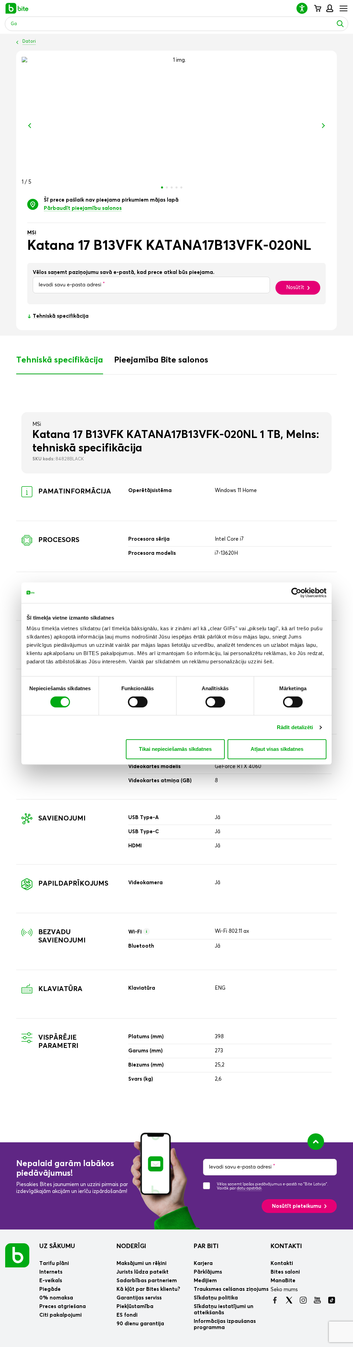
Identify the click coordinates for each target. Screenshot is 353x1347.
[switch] (138, 701)
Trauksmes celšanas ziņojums (231, 1289)
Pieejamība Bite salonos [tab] (161, 360)
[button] (304, 8)
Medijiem (205, 1280)
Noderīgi (131, 1246)
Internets (50, 1272)
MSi (31, 232)
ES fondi (127, 1315)
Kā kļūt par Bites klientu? (148, 1289)
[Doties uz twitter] (289, 1300)
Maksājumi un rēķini (142, 1263)
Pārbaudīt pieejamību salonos (83, 208)
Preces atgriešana (62, 1306)
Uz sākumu (57, 1246)
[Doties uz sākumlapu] (17, 1255)
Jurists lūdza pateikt (143, 1272)
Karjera (203, 1263)
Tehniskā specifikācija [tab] (59, 360)
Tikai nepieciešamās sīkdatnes (175, 749)
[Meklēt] (340, 24)
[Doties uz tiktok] (331, 1300)
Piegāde (50, 1289)
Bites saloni (285, 1272)
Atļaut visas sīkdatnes (277, 749)
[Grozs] (317, 8)
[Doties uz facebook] (275, 1300)
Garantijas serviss (139, 1297)
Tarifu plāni (54, 1263)
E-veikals (50, 1280)
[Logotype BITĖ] (17, 8)
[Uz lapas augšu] (315, 1141)
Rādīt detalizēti (295, 727)
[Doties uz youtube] (317, 1300)
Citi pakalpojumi (60, 1315)
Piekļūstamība (135, 1306)
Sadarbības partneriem (147, 1280)
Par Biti (206, 1246)
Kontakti (286, 1246)
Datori (29, 41)
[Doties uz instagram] (303, 1300)
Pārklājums (208, 1272)
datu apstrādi (249, 1188)
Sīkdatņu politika (216, 1297)
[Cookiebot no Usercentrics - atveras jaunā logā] (296, 593)
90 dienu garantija (140, 1323)
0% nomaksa (56, 1297)
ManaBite (329, 8)
